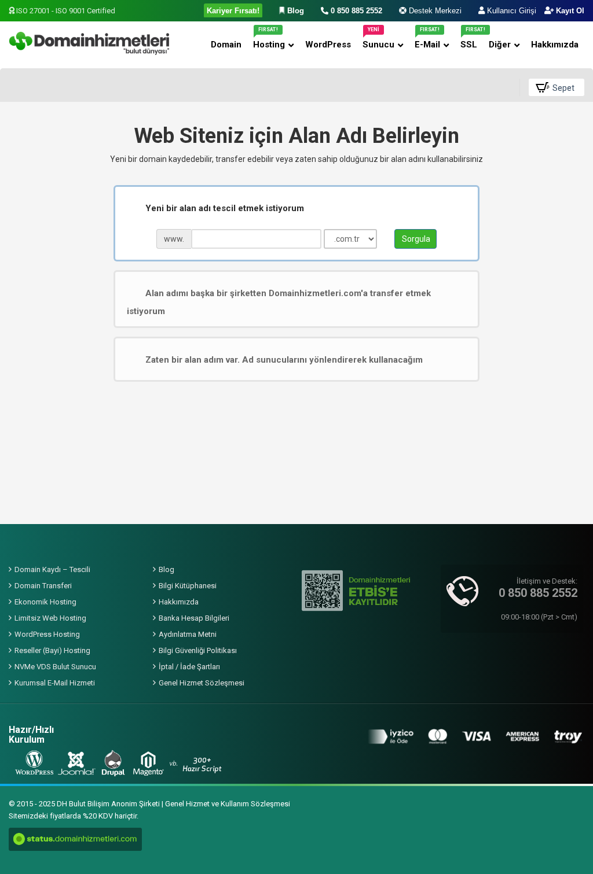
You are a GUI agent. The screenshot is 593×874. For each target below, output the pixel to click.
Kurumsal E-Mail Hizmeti (54, 682)
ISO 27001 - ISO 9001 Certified (64, 10)
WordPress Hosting (47, 634)
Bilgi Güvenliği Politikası (198, 650)
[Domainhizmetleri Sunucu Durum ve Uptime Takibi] (75, 839)
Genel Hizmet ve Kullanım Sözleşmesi (227, 803)
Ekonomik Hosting (45, 602)
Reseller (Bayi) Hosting (52, 650)
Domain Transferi (43, 585)
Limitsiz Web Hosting (50, 618)
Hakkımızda (179, 602)
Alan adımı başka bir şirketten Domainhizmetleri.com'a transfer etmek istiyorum (279, 302)
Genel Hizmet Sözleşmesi (201, 682)
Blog (166, 569)
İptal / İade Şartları (189, 666)
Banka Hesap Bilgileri (194, 618)
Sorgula (416, 239)
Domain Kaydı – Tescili (52, 569)
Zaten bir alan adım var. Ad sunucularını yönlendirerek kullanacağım (284, 359)
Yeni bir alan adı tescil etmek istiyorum (224, 208)
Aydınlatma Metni (188, 634)
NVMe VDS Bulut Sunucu (55, 666)
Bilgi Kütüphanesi (188, 585)
